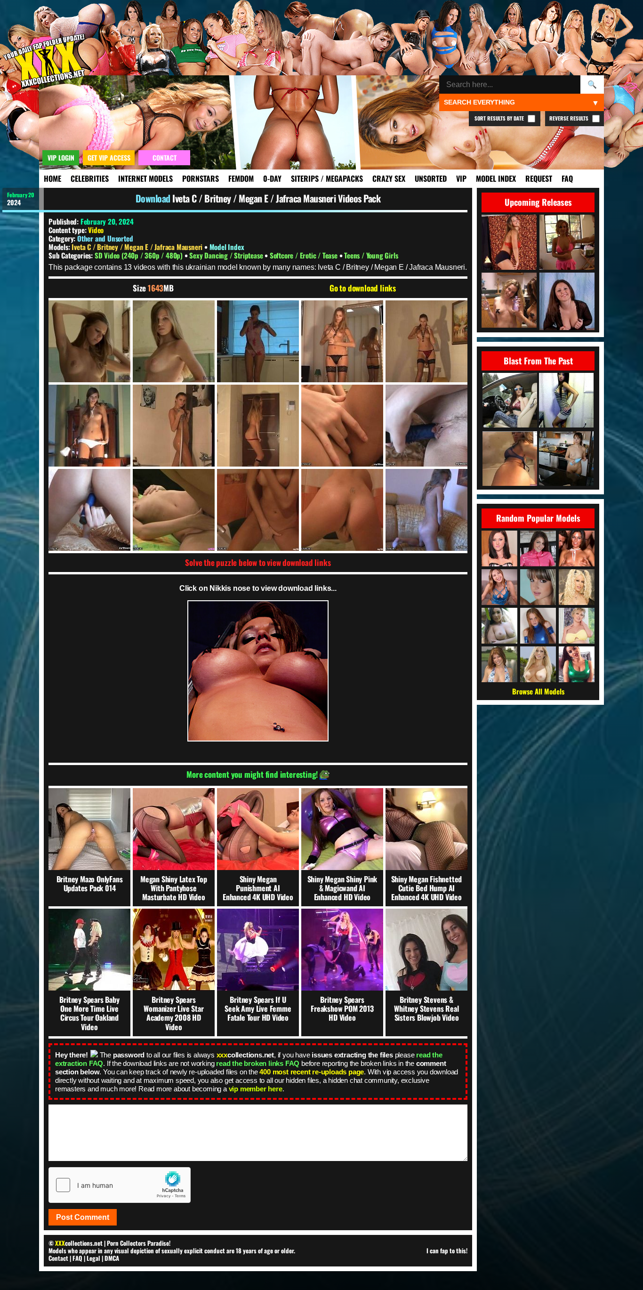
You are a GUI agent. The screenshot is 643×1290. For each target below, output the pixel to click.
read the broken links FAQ (257, 1063)
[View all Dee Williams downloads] (577, 626)
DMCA (111, 1258)
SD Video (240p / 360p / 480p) (140, 255)
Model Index (496, 178)
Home (52, 178)
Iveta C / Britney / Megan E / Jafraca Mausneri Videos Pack (276, 198)
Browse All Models (538, 691)
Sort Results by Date (499, 118)
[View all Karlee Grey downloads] (499, 626)
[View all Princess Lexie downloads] (499, 587)
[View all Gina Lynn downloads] (577, 587)
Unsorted (431, 178)
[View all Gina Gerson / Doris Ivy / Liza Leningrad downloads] (538, 587)
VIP (461, 178)
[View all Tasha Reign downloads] (538, 664)
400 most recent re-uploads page (311, 1072)
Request (538, 178)
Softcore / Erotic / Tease (304, 255)
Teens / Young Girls (371, 255)
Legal (93, 1258)
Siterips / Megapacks (327, 178)
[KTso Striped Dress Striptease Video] (566, 401)
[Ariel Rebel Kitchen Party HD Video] (566, 459)
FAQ (567, 178)
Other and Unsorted (105, 238)
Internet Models (145, 178)
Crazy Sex (388, 178)
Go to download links (363, 288)
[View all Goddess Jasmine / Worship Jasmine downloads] (577, 664)
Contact (58, 1258)
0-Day (272, 178)
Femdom (241, 178)
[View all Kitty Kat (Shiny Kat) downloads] (538, 626)
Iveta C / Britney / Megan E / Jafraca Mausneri (138, 247)
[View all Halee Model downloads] (499, 664)
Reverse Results (569, 118)
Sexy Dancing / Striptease (227, 255)
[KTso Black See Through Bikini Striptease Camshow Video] (509, 459)
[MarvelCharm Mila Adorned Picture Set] (509, 401)
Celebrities (90, 178)
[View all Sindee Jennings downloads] (499, 548)
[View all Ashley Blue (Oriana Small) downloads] (577, 548)
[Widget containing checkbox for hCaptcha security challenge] (119, 1185)
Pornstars (200, 178)
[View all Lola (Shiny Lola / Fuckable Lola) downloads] (538, 548)
